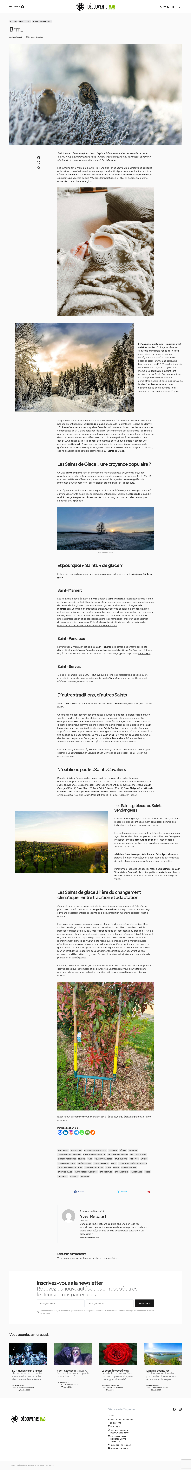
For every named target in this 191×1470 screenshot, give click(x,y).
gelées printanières (103, 1159)
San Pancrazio (121, 1172)
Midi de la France (101, 1163)
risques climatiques (94, 1167)
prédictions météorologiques (133, 1163)
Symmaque (144, 653)
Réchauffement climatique (70, 1167)
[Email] (87, 1132)
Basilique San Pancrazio (95, 1150)
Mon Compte (114, 1423)
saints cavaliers (128, 1167)
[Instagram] (71, 1132)
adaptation (63, 1150)
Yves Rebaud (93, 1216)
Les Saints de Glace (66, 1163)
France (81, 1159)
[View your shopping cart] (173, 7)
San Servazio (136, 1172)
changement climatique (94, 1154)
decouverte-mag (138, 1154)
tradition (84, 1176)
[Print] (92, 1132)
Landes (144, 1159)
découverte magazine (118, 1154)
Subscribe (144, 1303)
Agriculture (76, 1150)
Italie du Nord (121, 1159)
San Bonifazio (106, 1172)
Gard (89, 1159)
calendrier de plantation (69, 1154)
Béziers (123, 1150)
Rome (108, 1167)
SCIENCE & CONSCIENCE (42, 21)
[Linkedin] (65, 1132)
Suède (147, 1172)
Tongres (74, 1176)
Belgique (113, 1150)
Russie (116, 1167)
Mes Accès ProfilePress (120, 1419)
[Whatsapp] (81, 1132)
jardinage (134, 1159)
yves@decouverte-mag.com (89, 1237)
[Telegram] (76, 1132)
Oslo (113, 1163)
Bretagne (133, 1150)
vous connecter (78, 1258)
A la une (13, 21)
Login (111, 1416)
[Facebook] (60, 1132)
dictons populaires (67, 1159)
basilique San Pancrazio (130, 650)
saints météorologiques (86, 1172)
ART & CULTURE (25, 21)
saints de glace (65, 1172)
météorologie (84, 1163)
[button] (10, 7)
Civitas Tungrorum (117, 678)
